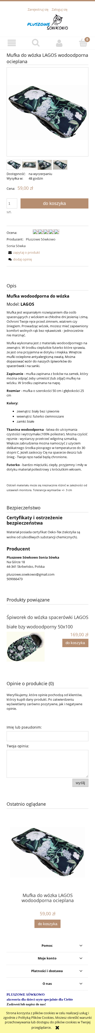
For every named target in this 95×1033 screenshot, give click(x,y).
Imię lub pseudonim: (24, 727)
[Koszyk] (83, 42)
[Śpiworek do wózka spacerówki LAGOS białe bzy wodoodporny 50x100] (27, 647)
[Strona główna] (47, 21)
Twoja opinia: (18, 746)
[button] (12, 43)
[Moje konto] (59, 43)
